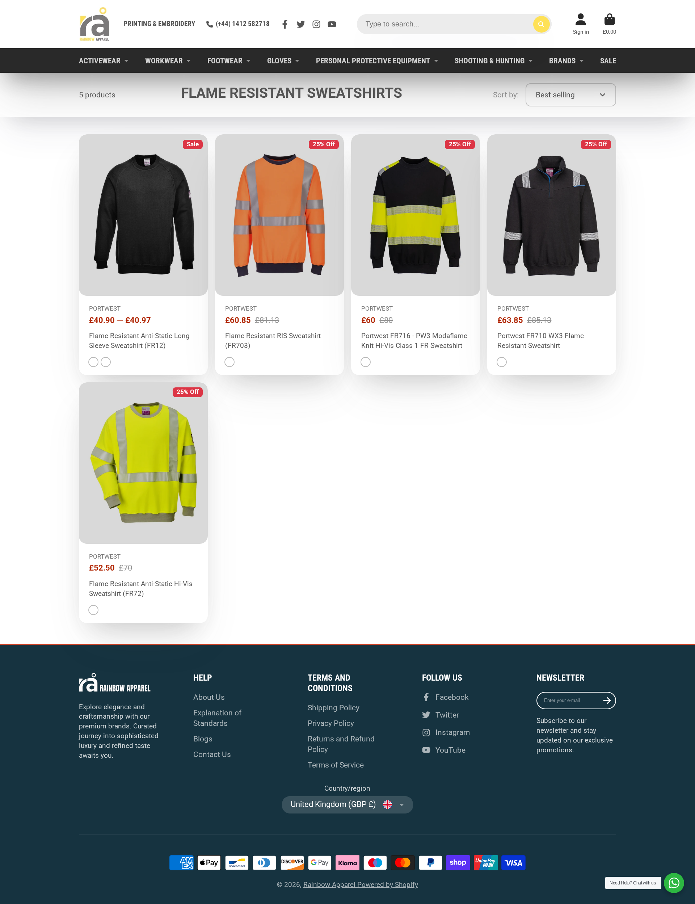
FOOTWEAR (225, 60)
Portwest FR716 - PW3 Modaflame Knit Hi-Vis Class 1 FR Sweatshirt (415, 254)
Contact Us (212, 754)
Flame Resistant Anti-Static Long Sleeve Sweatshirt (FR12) (143, 254)
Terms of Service (336, 764)
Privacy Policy (331, 723)
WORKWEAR (164, 60)
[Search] (541, 24)
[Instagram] (316, 24)
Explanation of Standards (217, 718)
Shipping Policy (333, 707)
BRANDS (562, 60)
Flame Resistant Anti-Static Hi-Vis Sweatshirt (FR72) (143, 502)
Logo (94, 24)
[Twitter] (300, 24)
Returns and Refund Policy (341, 744)
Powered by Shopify (387, 884)
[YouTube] (332, 24)
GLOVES (279, 60)
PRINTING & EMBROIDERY (159, 24)
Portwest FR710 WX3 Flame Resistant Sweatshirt (551, 254)
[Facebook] (285, 24)
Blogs (202, 738)
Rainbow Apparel (330, 884)
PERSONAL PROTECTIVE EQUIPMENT (373, 60)
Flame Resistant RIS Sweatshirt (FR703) (279, 254)
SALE (608, 60)
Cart (609, 24)
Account (581, 24)
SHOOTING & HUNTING (490, 60)
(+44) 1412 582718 (243, 24)
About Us (209, 697)
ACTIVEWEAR (100, 60)
